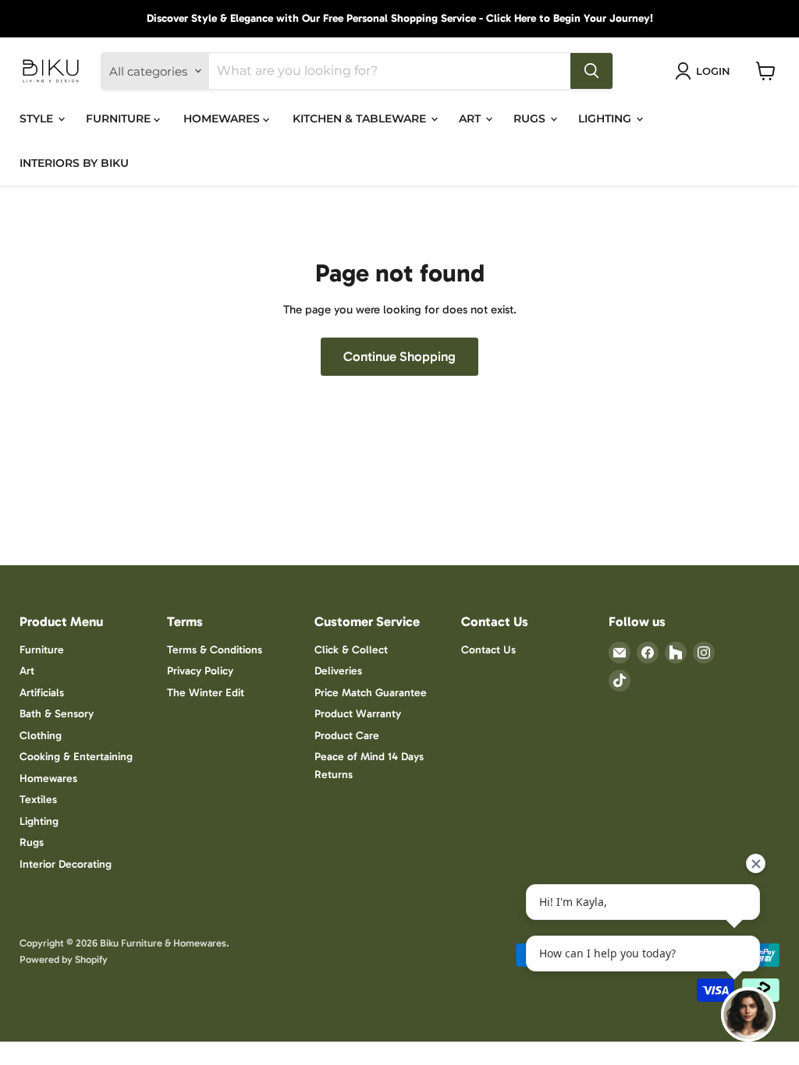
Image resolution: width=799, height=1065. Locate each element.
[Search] (591, 71)
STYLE (38, 118)
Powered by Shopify (64, 959)
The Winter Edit (205, 692)
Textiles (38, 799)
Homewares (48, 778)
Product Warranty (357, 713)
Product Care (346, 735)
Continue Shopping (399, 356)
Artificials (42, 692)
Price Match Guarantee (370, 692)
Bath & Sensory (57, 713)
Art (27, 671)
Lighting (39, 821)
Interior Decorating (66, 864)
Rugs (32, 842)
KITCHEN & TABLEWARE (361, 118)
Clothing (41, 735)
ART (471, 118)
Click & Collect (351, 649)
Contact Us (488, 649)
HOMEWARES (223, 118)
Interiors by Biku (74, 163)
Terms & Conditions (214, 649)
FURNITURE (120, 118)
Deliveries (338, 671)
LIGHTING (606, 118)
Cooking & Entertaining (76, 756)
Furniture (42, 649)
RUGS (531, 118)
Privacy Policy (200, 671)
